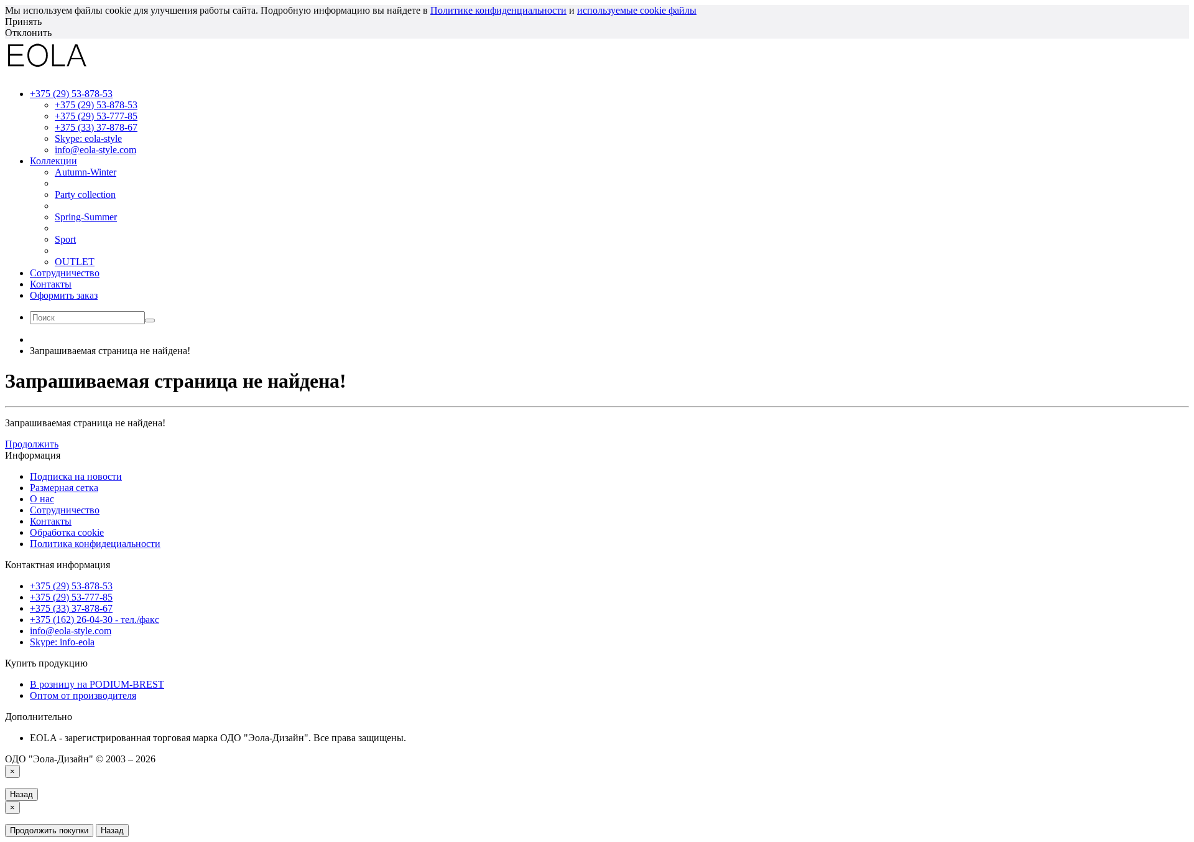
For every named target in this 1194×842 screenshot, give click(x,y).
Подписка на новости (76, 476)
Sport (65, 239)
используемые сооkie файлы (636, 10)
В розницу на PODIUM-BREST (97, 684)
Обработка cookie (67, 532)
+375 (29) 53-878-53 (96, 105)
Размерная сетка (64, 487)
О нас (42, 499)
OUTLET (75, 261)
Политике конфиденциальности (498, 10)
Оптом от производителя (83, 695)
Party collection (85, 194)
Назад (21, 794)
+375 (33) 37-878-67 (96, 127)
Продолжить (31, 444)
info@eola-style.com (95, 149)
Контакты (51, 284)
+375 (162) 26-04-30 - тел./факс (94, 619)
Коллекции (53, 161)
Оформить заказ (64, 295)
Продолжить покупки (49, 830)
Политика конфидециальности (95, 543)
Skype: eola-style (88, 138)
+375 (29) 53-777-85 (96, 116)
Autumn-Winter (85, 172)
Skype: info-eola (62, 642)
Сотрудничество (65, 273)
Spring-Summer (86, 217)
